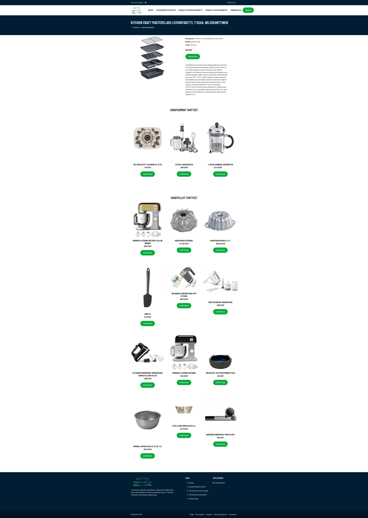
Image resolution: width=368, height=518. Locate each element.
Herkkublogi (236, 10)
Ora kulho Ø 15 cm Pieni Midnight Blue (220, 373)
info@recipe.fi (231, 2)
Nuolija (148, 314)
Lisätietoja (192, 57)
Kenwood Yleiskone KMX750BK (184, 373)
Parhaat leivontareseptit (216, 10)
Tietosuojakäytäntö (220, 514)
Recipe (150, 10)
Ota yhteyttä (199, 514)
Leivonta (136, 27)
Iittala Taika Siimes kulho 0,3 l (184, 426)
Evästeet (209, 514)
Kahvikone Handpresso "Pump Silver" (220, 434)
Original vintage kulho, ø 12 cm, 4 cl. (147, 446)
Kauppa (248, 10)
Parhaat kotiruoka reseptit (191, 10)
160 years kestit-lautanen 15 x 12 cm (147, 164)
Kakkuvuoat (218, 38)
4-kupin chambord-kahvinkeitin (220, 164)
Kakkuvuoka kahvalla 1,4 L (220, 240)
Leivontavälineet (148, 27)
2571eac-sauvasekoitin (184, 164)
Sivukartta (232, 514)
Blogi (192, 514)
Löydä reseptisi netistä (166, 10)
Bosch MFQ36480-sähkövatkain (220, 302)
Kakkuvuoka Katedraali (184, 240)
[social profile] (145, 2)
